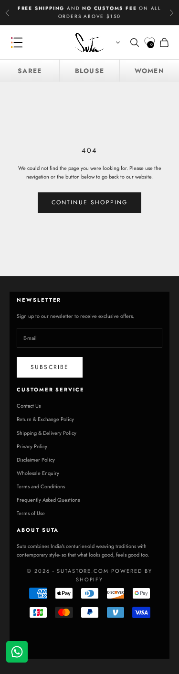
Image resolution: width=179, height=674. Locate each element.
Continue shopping (90, 202)
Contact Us (29, 406)
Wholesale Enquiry (38, 473)
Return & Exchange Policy (45, 419)
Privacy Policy (32, 446)
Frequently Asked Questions (48, 500)
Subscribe (50, 367)
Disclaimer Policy (36, 459)
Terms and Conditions (41, 486)
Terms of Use (31, 513)
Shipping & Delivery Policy (46, 433)
